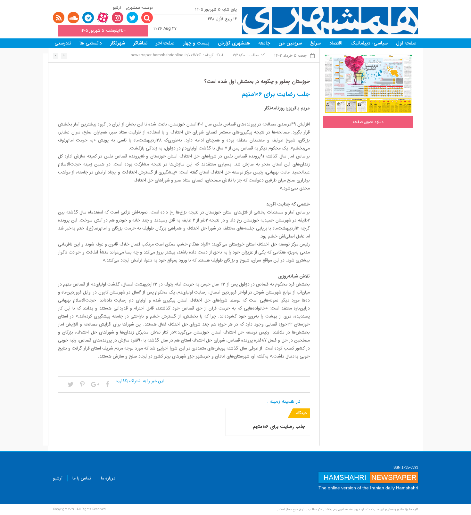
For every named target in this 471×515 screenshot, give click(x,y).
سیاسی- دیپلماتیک (369, 43)
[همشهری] (330, 21)
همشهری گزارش (234, 43)
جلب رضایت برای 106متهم (279, 427)
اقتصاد (335, 43)
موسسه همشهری (139, 7)
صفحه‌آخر (165, 43)
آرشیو (117, 7)
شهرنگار (117, 43)
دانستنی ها (90, 43)
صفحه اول (406, 43)
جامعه (264, 43)
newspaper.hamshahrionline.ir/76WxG (166, 55)
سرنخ (315, 43)
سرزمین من (290, 43)
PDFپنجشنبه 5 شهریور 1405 (103, 31)
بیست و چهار (196, 43)
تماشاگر (140, 43)
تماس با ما (81, 478)
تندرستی (62, 43)
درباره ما (108, 478)
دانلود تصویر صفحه (368, 122)
